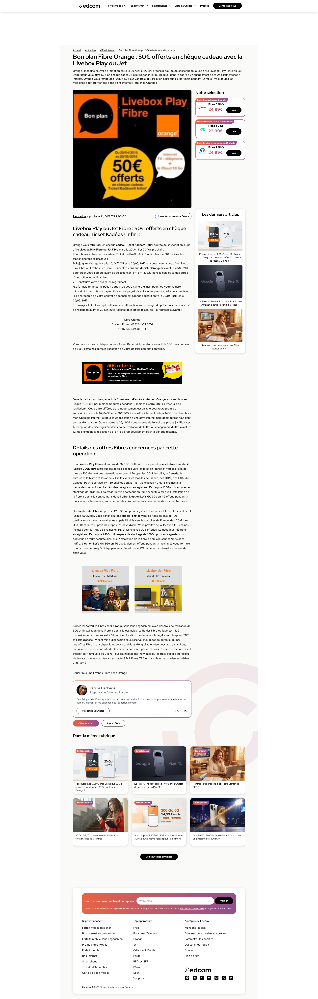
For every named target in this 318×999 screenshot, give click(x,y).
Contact (189, 950)
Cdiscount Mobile (144, 950)
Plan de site (192, 955)
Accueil (77, 50)
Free (136, 927)
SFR (135, 944)
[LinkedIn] (185, 710)
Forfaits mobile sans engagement (102, 939)
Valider (224, 900)
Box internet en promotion (98, 933)
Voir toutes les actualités (159, 856)
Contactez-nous (227, 5)
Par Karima (79, 216)
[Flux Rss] (231, 977)
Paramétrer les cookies (199, 939)
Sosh (136, 972)
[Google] (187, 977)
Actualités (90, 50)
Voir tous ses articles (93, 710)
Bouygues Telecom (145, 933)
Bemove (129, 987)
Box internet (89, 955)
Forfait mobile (90, 950)
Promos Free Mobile (94, 944)
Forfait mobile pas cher (96, 927)
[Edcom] (89, 6)
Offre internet (107, 50)
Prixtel (137, 955)
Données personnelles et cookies (205, 933)
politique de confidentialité (192, 908)
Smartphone (89, 961)
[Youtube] (209, 977)
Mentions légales (195, 927)
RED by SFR (140, 961)
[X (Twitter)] (178, 710)
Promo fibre (113, 723)
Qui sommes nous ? (197, 944)
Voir (234, 110)
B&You (137, 967)
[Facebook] (202, 977)
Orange (137, 939)
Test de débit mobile (95, 967)
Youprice (138, 978)
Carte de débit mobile (95, 972)
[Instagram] (216, 977)
